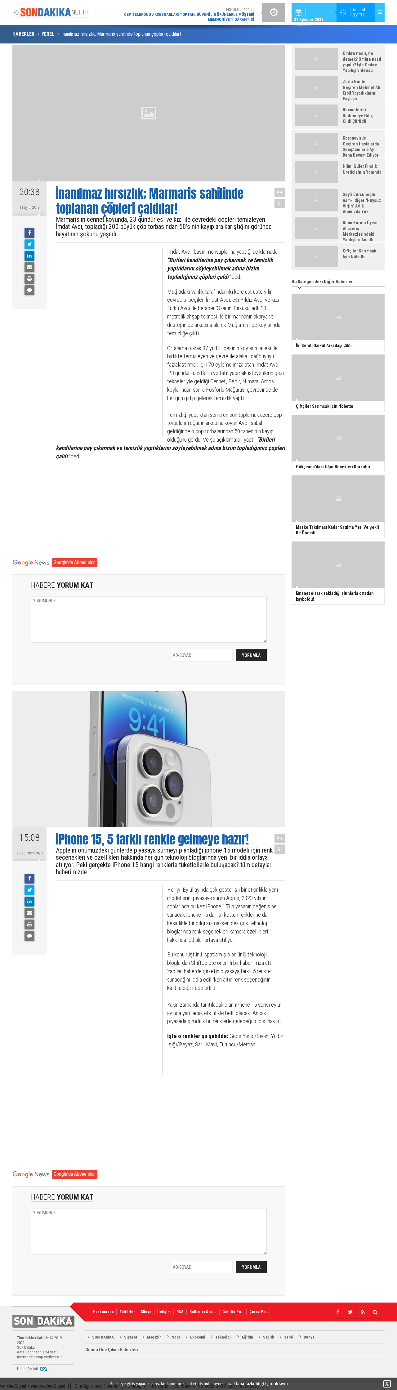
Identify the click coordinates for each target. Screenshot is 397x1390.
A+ (280, 192)
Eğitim (247, 1337)
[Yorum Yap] (29, 290)
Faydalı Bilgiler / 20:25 (204, 12)
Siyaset (130, 1337)
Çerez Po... (259, 1311)
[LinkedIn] (29, 256)
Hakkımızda (103, 1311)
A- (280, 203)
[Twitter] (29, 244)
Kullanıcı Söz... (203, 1311)
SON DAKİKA (103, 1337)
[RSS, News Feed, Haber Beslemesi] (362, 1312)
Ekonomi (197, 1337)
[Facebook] (29, 233)
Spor (176, 1337)
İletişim (164, 1311)
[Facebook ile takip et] (338, 1312)
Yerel (288, 1337)
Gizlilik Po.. (232, 1311)
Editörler (127, 1311)
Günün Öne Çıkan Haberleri (111, 1349)
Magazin (154, 1337)
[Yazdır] (29, 279)
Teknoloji (223, 1337)
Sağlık (268, 1337)
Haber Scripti (27, 1368)
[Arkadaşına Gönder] (29, 267)
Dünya (309, 1337)
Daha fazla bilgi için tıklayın (261, 1383)
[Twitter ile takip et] (350, 1312)
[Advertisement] (103, 342)
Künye (146, 1311)
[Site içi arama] (375, 1312)
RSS (180, 1311)
